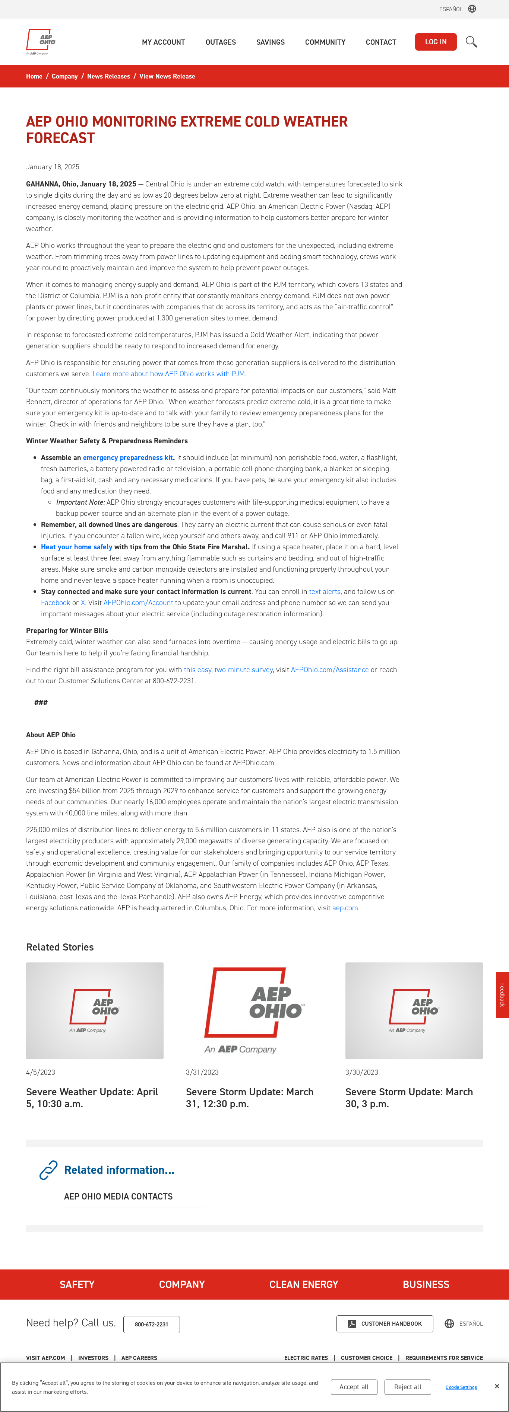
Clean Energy (303, 1284)
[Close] (497, 1386)
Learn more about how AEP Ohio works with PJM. (169, 373)
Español (451, 9)
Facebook (55, 602)
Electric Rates (306, 1358)
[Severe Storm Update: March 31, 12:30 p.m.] (254, 1010)
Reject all (407, 1387)
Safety (77, 1284)
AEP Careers (139, 1358)
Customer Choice (366, 1358)
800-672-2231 (151, 1324)
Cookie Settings (461, 1387)
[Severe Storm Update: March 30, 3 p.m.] (414, 1010)
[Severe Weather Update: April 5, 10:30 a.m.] (95, 1010)
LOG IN (436, 42)
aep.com (345, 908)
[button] (163, 42)
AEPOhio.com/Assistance (330, 669)
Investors (93, 1358)
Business (426, 1284)
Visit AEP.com (45, 1358)
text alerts (325, 591)
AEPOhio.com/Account (138, 602)
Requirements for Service (444, 1358)
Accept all (354, 1387)
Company (182, 1284)
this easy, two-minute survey (228, 669)
